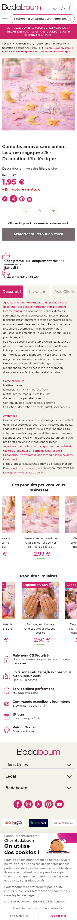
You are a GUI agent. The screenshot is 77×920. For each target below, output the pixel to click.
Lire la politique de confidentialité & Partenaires (34, 901)
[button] (69, 94)
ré (5, 264)
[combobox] (42, 18)
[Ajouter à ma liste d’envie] (11, 501)
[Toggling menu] (4, 18)
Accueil (6, 44)
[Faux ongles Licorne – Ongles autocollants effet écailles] (40, 600)
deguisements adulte (19, 473)
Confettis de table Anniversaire (21, 48)
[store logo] (21, 7)
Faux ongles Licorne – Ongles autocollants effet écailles (40, 628)
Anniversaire (23, 44)
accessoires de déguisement (23, 468)
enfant (40, 473)
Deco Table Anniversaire (51, 44)
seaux (10, 264)
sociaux (19, 264)
